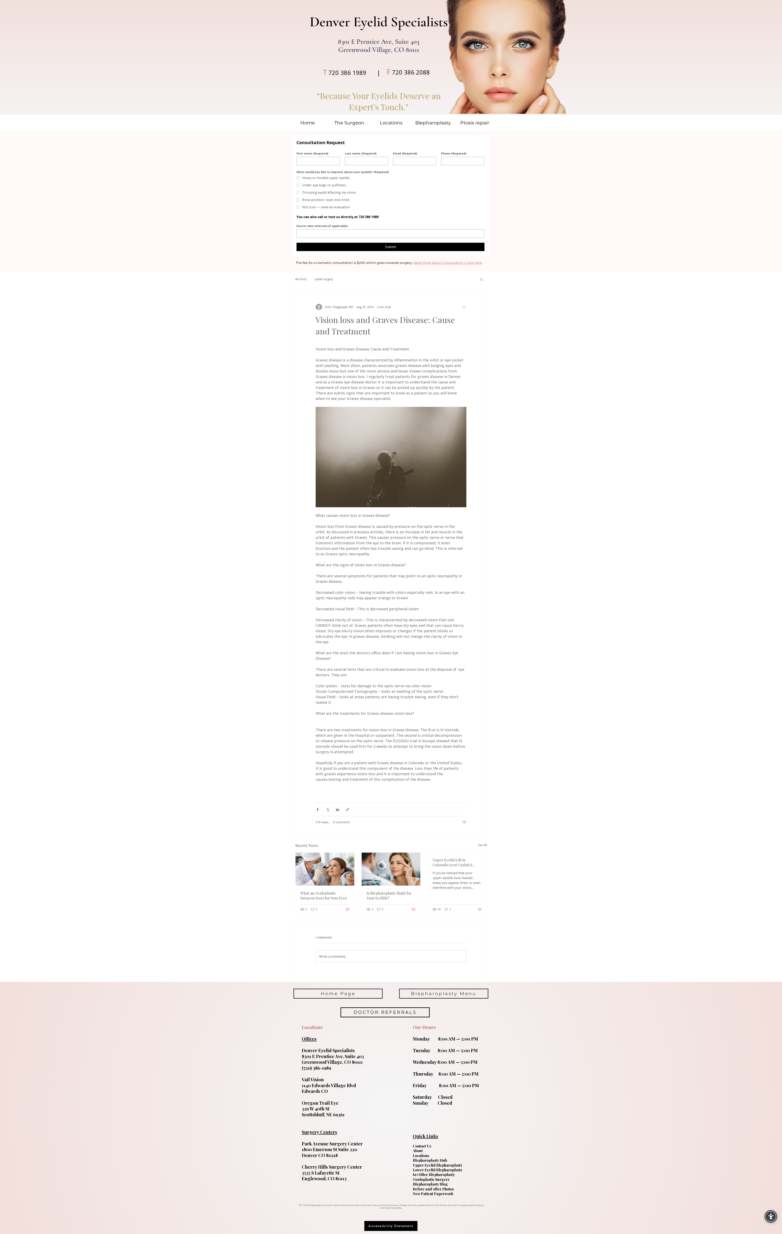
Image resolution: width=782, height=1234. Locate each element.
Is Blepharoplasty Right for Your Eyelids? (389, 895)
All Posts (301, 279)
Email (405, 153)
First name (312, 153)
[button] (481, 279)
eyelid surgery (324, 279)
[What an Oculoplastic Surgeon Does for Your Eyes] (324, 869)
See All (482, 845)
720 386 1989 (347, 73)
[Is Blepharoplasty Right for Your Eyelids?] (391, 869)
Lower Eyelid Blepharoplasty (437, 1169)
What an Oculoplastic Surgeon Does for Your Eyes (323, 895)
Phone (453, 153)
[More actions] (463, 307)
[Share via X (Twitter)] (327, 809)
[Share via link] (347, 809)
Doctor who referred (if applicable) (322, 226)
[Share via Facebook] (318, 809)
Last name (361, 153)
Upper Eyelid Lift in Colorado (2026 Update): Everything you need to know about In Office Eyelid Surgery (456, 862)
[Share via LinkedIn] (337, 809)
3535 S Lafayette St (320, 1173)
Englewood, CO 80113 (324, 1178)
